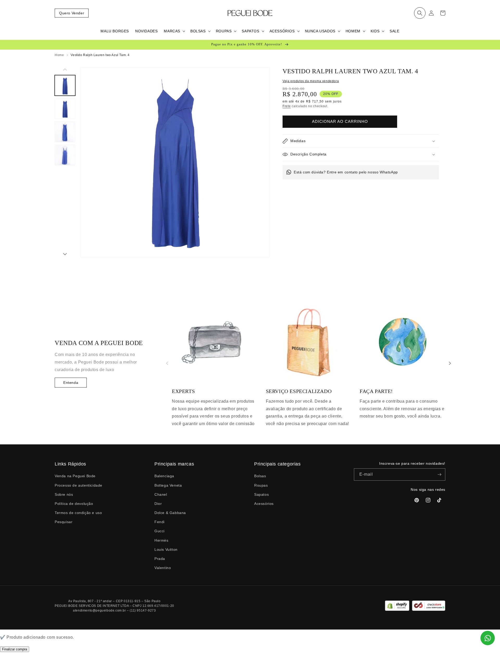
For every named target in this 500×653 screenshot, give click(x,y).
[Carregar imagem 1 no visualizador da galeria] (65, 85)
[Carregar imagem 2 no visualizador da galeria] (65, 108)
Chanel (160, 494)
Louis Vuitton (166, 549)
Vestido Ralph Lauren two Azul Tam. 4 (100, 55)
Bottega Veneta (168, 485)
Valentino (162, 568)
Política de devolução (74, 503)
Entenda (70, 382)
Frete (287, 106)
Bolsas (260, 476)
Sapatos (261, 494)
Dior (158, 503)
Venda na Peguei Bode (75, 476)
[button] (420, 13)
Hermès (161, 540)
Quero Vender (71, 13)
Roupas (261, 485)
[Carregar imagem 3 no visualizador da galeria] (65, 132)
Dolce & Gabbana (170, 513)
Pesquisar (63, 522)
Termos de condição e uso (78, 513)
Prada (159, 559)
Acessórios (264, 503)
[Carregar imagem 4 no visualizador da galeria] (65, 155)
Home (59, 55)
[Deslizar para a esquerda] (64, 69)
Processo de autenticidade (78, 485)
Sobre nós (64, 494)
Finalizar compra (14, 649)
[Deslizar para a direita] (64, 254)
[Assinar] (439, 474)
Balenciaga (164, 476)
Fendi (159, 522)
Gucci (159, 531)
